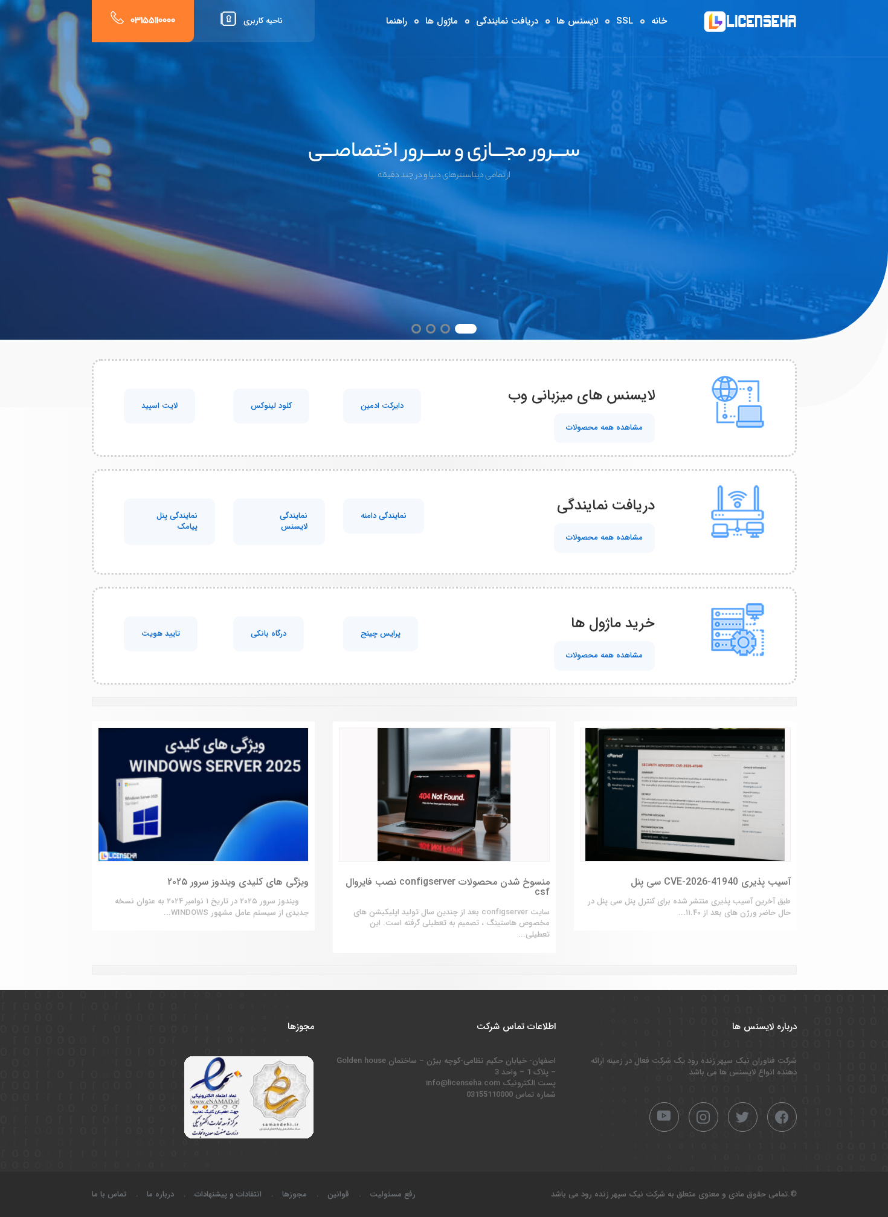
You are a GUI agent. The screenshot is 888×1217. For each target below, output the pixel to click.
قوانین (338, 1194)
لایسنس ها (577, 21)
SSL (624, 21)
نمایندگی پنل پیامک (177, 521)
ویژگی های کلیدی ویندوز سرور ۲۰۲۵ (238, 882)
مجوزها (294, 1194)
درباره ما (160, 1194)
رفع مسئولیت (393, 1194)
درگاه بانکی (268, 633)
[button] (472, 329)
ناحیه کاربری (263, 21)
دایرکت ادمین (382, 405)
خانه (659, 21)
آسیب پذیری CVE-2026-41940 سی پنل (711, 882)
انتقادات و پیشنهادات (228, 1194)
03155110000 (152, 21)
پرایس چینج (381, 633)
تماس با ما (109, 1194)
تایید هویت (160, 633)
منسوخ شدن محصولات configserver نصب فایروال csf (448, 887)
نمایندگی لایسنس (293, 521)
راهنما (396, 21)
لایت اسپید (159, 405)
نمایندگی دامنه (384, 515)
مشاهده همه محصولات (604, 427)
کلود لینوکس (271, 405)
